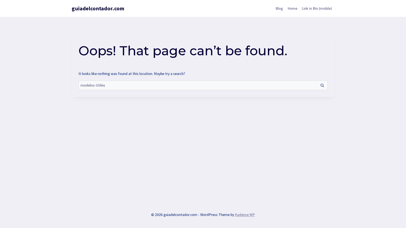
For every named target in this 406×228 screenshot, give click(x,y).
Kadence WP (245, 214)
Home (292, 8)
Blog (279, 8)
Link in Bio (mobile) (317, 8)
